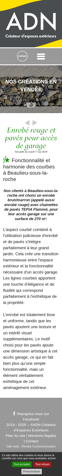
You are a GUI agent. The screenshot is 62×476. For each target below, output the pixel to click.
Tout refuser (42, 464)
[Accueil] (31, 13)
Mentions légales (42, 436)
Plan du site (15, 436)
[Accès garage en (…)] (34, 125)
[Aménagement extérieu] (27, 125)
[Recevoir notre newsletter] (31, 105)
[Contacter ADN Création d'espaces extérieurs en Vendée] (22, 56)
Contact (32, 441)
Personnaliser (31, 471)
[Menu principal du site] (41, 56)
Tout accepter (22, 464)
